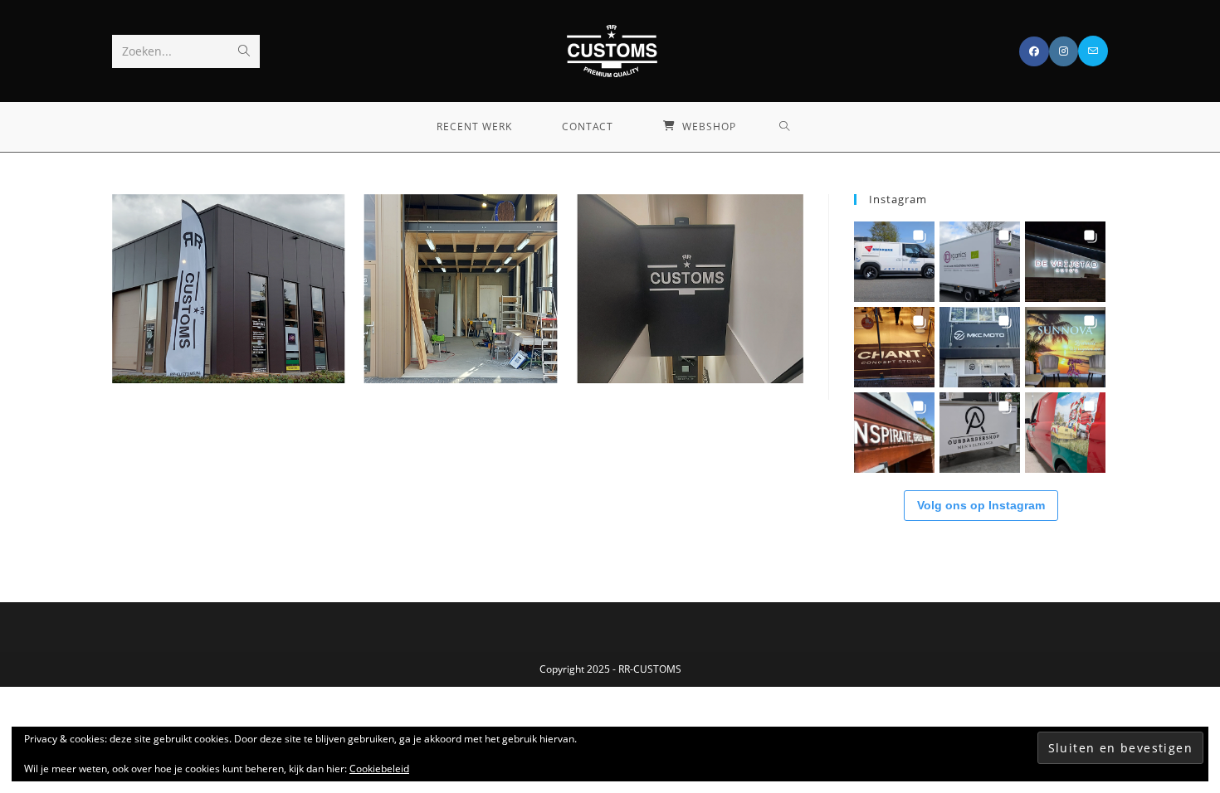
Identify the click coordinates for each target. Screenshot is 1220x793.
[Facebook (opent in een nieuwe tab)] (1034, 51)
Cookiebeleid (379, 768)
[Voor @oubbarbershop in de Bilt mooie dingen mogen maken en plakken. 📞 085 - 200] (979, 432)
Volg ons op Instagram (981, 505)
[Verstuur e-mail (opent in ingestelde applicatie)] (1093, 51)
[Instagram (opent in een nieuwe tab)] (1063, 51)
